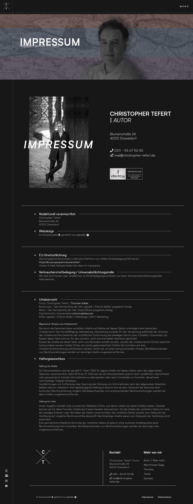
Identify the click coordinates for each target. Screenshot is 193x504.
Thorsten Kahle (79, 303)
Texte (147, 473)
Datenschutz (164, 497)
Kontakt (148, 478)
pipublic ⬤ (83, 234)
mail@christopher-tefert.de (132, 155)
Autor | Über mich (154, 460)
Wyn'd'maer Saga (154, 464)
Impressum (147, 497)
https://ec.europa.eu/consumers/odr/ (59, 262)
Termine (148, 469)
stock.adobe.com (83, 313)
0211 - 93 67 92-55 (126, 150)
